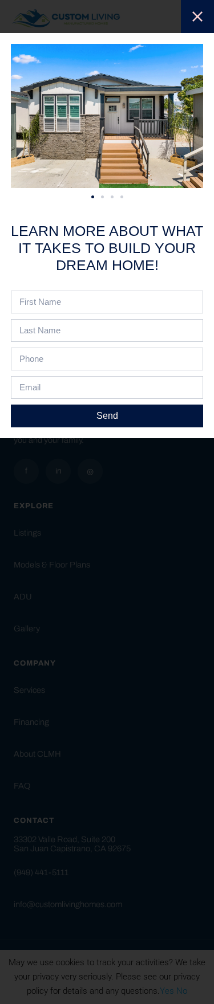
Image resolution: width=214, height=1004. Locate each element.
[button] (92, 196)
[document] (107, 502)
